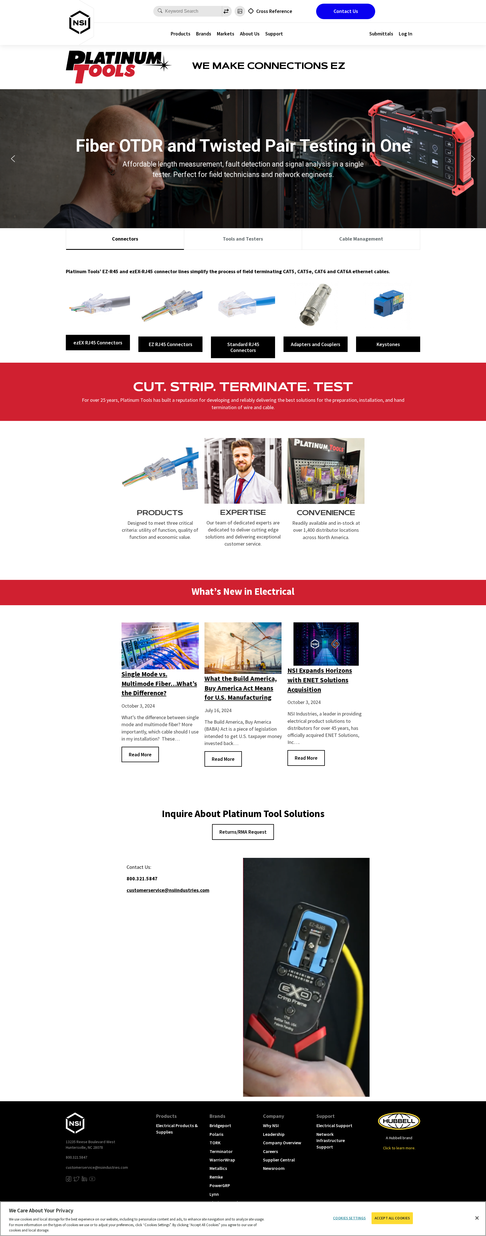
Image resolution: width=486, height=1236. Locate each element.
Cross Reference (274, 11)
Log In (405, 33)
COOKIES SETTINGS (349, 1218)
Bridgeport (220, 1125)
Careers (270, 1151)
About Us (250, 33)
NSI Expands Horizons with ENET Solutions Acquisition (319, 680)
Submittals (381, 33)
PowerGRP (220, 1185)
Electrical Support (334, 1125)
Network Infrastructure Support (330, 1140)
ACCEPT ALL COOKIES (392, 1218)
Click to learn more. (399, 1147)
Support (274, 33)
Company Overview (282, 1142)
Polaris (216, 1134)
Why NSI (271, 1125)
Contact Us (346, 11)
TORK (215, 1142)
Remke (216, 1177)
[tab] (125, 239)
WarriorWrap (222, 1160)
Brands (203, 33)
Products (180, 33)
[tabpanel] (243, 306)
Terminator (221, 1151)
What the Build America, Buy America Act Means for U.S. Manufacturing (240, 688)
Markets (225, 33)
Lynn (214, 1194)
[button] (12, 158)
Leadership (274, 1134)
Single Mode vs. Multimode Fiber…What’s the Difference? (159, 683)
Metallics (218, 1168)
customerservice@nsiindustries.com (97, 1167)
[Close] (477, 1218)
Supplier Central (279, 1160)
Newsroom (274, 1168)
